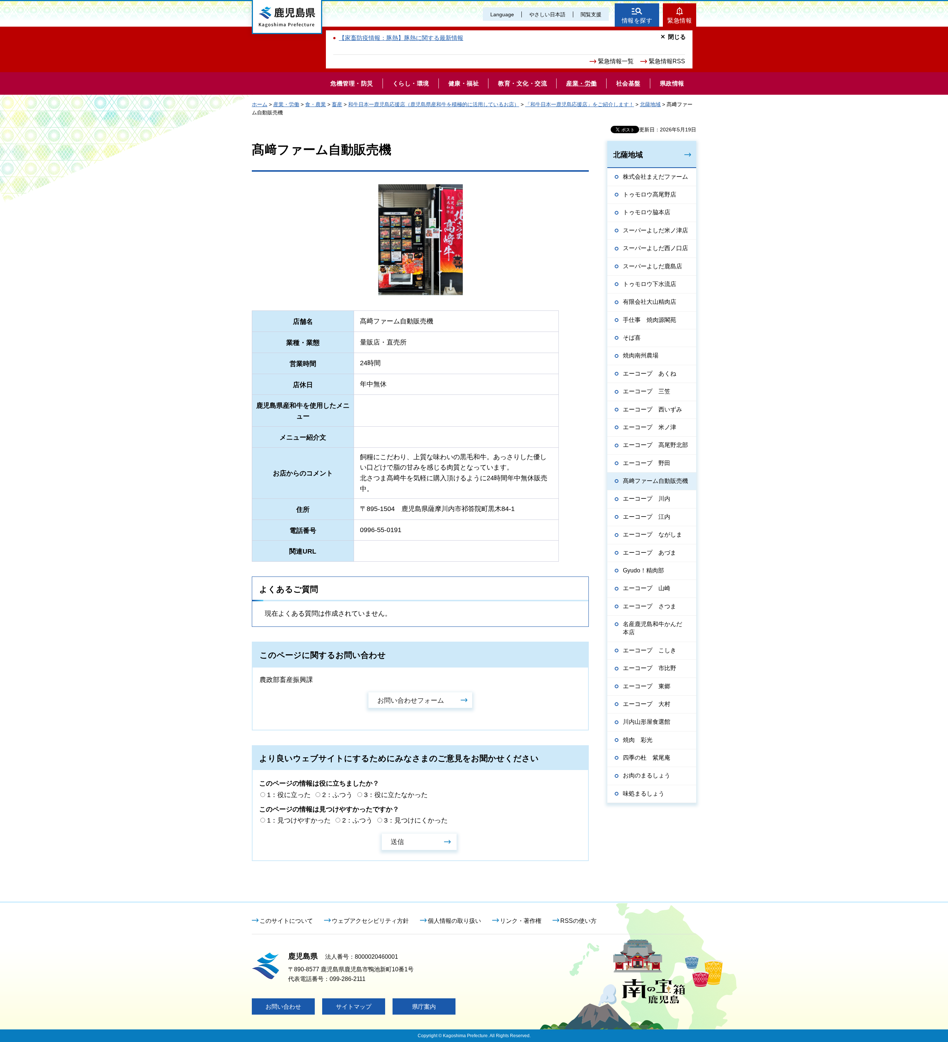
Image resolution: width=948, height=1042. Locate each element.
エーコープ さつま (649, 606)
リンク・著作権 (520, 921)
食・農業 (315, 104)
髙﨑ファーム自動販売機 (655, 481)
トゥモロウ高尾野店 (649, 194)
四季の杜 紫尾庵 (646, 757)
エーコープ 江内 (646, 517)
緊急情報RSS (667, 61)
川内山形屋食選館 (646, 722)
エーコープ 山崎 (646, 588)
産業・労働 (286, 104)
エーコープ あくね (649, 373)
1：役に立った (289, 795)
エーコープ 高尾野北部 (655, 445)
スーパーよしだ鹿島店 (652, 266)
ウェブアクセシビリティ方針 (370, 921)
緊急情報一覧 (616, 61)
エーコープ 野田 (646, 463)
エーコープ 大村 (646, 704)
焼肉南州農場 (640, 355)
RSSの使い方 (578, 921)
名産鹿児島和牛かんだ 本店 (655, 628)
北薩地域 (650, 104)
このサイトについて (286, 921)
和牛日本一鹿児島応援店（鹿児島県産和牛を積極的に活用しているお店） (433, 104)
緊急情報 (679, 20)
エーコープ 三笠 (646, 391)
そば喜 (632, 338)
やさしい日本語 (547, 14)
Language (502, 14)
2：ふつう (337, 795)
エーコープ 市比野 (649, 668)
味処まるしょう (643, 793)
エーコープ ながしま (652, 534)
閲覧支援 (591, 14)
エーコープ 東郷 (646, 686)
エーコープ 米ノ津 (649, 427)
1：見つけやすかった (299, 820)
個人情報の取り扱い (454, 921)
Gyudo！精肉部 (643, 570)
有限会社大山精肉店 (649, 302)
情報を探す (637, 20)
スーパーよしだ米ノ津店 (655, 230)
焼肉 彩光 (637, 740)
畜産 (337, 104)
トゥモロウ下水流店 (649, 284)
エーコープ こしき (649, 650)
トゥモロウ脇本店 (646, 212)
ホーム (259, 104)
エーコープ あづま (649, 552)
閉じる (677, 37)
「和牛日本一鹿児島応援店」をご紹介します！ (579, 104)
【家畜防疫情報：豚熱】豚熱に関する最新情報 (401, 38)
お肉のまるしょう (646, 775)
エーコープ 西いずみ (652, 409)
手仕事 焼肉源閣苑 (649, 320)
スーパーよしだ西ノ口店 (655, 248)
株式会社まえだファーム (655, 177)
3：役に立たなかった (396, 795)
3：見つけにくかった (416, 820)
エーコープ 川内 (646, 498)
